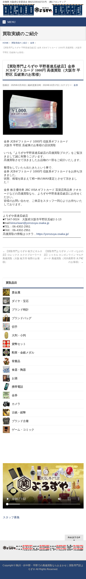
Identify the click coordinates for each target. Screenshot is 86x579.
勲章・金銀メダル (23, 352)
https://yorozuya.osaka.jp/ (52, 233)
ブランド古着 (20, 421)
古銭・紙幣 (19, 412)
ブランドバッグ (21, 318)
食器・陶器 (19, 369)
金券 (76, 85)
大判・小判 (19, 335)
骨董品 (16, 361)
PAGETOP (74, 537)
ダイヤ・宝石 (20, 301)
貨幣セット (19, 344)
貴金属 (16, 292)
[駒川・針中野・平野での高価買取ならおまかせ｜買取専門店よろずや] (43, 10)
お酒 (14, 378)
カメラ (16, 403)
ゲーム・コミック (23, 429)
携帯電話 (17, 386)
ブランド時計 (20, 309)
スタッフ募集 (11, 517)
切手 (14, 326)
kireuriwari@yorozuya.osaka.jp (29, 222)
